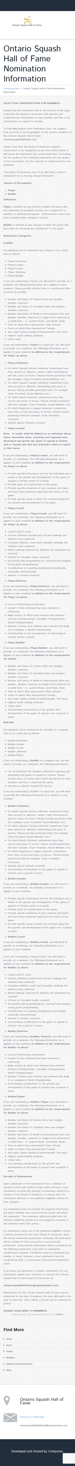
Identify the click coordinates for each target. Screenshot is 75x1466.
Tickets (9, 1351)
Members (10, 1358)
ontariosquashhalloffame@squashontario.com (43, 1425)
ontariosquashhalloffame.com (19, 139)
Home (9, 1339)
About (9, 1345)
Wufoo (60, 1314)
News (9, 1370)
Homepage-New (11, 88)
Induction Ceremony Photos (19, 1364)
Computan (55, 1451)
